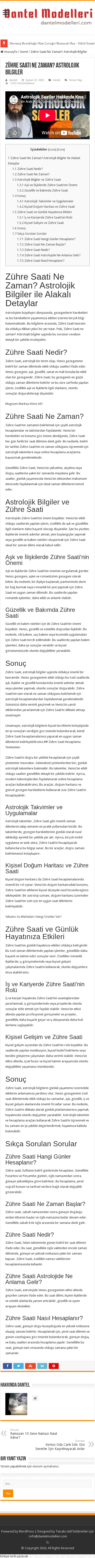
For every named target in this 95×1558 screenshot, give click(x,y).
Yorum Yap (75, 80)
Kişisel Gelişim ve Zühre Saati (40, 223)
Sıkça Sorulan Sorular (29, 233)
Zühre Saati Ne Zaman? (30, 174)
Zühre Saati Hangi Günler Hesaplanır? (46, 239)
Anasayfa (10, 52)
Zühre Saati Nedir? (27, 169)
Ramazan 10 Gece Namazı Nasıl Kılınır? (33, 1433)
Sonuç (19, 196)
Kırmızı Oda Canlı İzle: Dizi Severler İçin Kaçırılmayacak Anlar (60, 1445)
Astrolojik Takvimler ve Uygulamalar (45, 201)
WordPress (26, 1531)
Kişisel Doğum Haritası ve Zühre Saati (46, 206)
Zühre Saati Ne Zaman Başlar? (41, 244)
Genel (24, 52)
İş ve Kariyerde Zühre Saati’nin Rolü (44, 217)
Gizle (52, 149)
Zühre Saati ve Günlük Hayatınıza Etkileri (42, 212)
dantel (13, 80)
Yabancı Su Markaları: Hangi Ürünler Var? (33, 916)
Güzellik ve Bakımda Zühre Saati (42, 190)
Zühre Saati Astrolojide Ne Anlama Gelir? (48, 255)
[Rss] (47, 1542)
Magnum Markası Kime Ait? (24, 404)
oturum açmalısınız (45, 1466)
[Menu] (6, 13)
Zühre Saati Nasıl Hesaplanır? (40, 260)
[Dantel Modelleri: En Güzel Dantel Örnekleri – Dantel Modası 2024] (47, 17)
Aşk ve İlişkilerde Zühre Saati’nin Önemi (47, 185)
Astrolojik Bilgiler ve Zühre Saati (36, 179)
